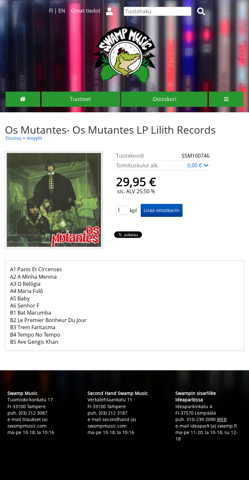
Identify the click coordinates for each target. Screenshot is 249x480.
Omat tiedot (86, 10)
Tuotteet (80, 99)
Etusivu (13, 138)
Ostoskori (164, 99)
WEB (222, 419)
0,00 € (195, 165)
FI (51, 10)
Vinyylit (34, 138)
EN (61, 10)
